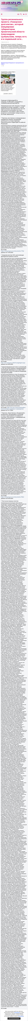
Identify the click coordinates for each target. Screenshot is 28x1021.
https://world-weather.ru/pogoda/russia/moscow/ (9, 8)
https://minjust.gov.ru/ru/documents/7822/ (12, 497)
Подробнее (9, 7)
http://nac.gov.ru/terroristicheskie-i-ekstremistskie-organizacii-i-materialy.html (13, 408)
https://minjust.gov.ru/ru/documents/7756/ (12, 251)
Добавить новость (8, 93)
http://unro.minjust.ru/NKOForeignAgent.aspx (13, 363)
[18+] (11, 3)
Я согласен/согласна (14, 1018)
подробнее (17, 1012)
